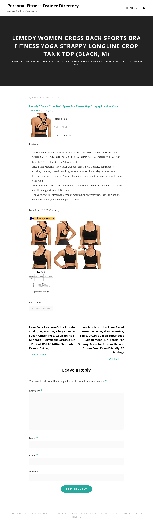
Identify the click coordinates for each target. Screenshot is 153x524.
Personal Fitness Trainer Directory (43, 5)
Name (33, 438)
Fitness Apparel (30, 61)
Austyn (35, 97)
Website (33, 471)
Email (33, 455)
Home (15, 61)
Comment (35, 390)
